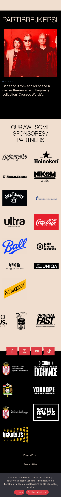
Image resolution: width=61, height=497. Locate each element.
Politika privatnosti (37, 492)
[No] (57, 485)
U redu (19, 492)
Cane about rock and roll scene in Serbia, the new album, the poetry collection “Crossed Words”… (26, 90)
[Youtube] (36, 351)
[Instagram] (24, 351)
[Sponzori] (14, 158)
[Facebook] (12, 351)
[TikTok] (49, 351)
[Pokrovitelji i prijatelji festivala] (15, 368)
